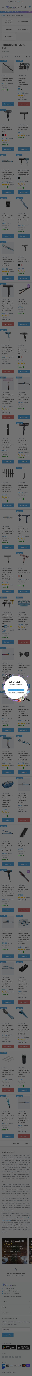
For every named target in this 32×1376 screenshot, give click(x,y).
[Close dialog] (28, 676)
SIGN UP (16, 690)
